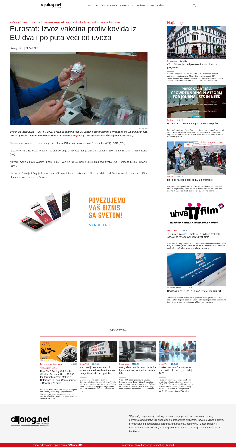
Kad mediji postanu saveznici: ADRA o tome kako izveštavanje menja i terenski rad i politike (97, 370)
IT (182, 288)
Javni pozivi (57, 364)
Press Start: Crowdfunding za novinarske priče (192, 123)
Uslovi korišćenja (143, 445)
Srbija (82, 364)
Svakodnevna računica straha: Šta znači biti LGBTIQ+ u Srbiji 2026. (175, 370)
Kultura (174, 231)
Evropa (170, 177)
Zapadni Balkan (51, 368)
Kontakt (170, 445)
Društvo (170, 120)
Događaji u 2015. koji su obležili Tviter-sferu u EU (194, 291)
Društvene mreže (174, 288)
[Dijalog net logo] (51, 5)
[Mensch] (79, 184)
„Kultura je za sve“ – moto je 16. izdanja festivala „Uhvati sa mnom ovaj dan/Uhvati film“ (193, 235)
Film (169, 231)
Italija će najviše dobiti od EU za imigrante (190, 179)
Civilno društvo (46, 364)
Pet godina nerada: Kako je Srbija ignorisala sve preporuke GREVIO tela (137, 370)
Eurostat (43, 177)
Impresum (127, 445)
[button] (194, 5)
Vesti (42, 368)
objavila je (79, 135)
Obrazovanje (172, 61)
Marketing (159, 445)
